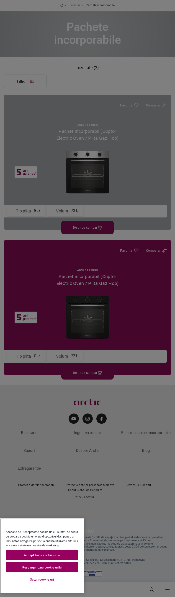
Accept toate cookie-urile (42, 555)
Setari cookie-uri (42, 579)
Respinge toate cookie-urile (42, 567)
